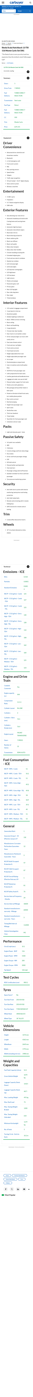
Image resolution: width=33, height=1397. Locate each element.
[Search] (30, 3)
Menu (3, 2)
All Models (10, 63)
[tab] (16, 78)
